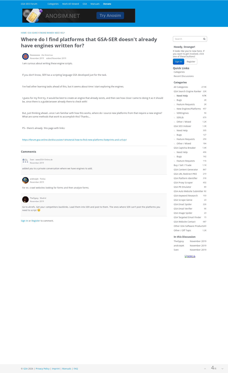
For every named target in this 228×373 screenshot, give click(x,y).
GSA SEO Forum (29, 3)
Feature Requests (191, 104)
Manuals (95, 3)
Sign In (24, 220)
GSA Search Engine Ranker (190, 91)
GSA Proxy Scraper (190, 182)
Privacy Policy (42, 368)
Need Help (191, 95)
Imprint (56, 368)
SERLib (191, 117)
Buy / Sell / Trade (190, 165)
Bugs (191, 100)
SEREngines (191, 113)
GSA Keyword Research (190, 195)
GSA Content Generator (190, 169)
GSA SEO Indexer (190, 126)
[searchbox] (190, 39)
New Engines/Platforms (191, 108)
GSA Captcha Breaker (190, 147)
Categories (53, 3)
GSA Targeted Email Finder (190, 217)
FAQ (76, 368)
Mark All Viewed (70, 3)
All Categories (190, 86)
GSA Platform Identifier (190, 178)
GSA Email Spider (190, 204)
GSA (85, 3)
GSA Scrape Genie (190, 199)
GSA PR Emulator (190, 186)
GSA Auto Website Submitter (190, 191)
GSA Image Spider (190, 212)
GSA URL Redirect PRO (190, 173)
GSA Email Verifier (190, 208)
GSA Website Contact (190, 221)
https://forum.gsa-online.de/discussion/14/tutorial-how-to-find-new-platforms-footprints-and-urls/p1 (74, 139)
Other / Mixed (191, 121)
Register (35, 220)
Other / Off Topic (190, 230)
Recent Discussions (184, 76)
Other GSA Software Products (190, 226)
